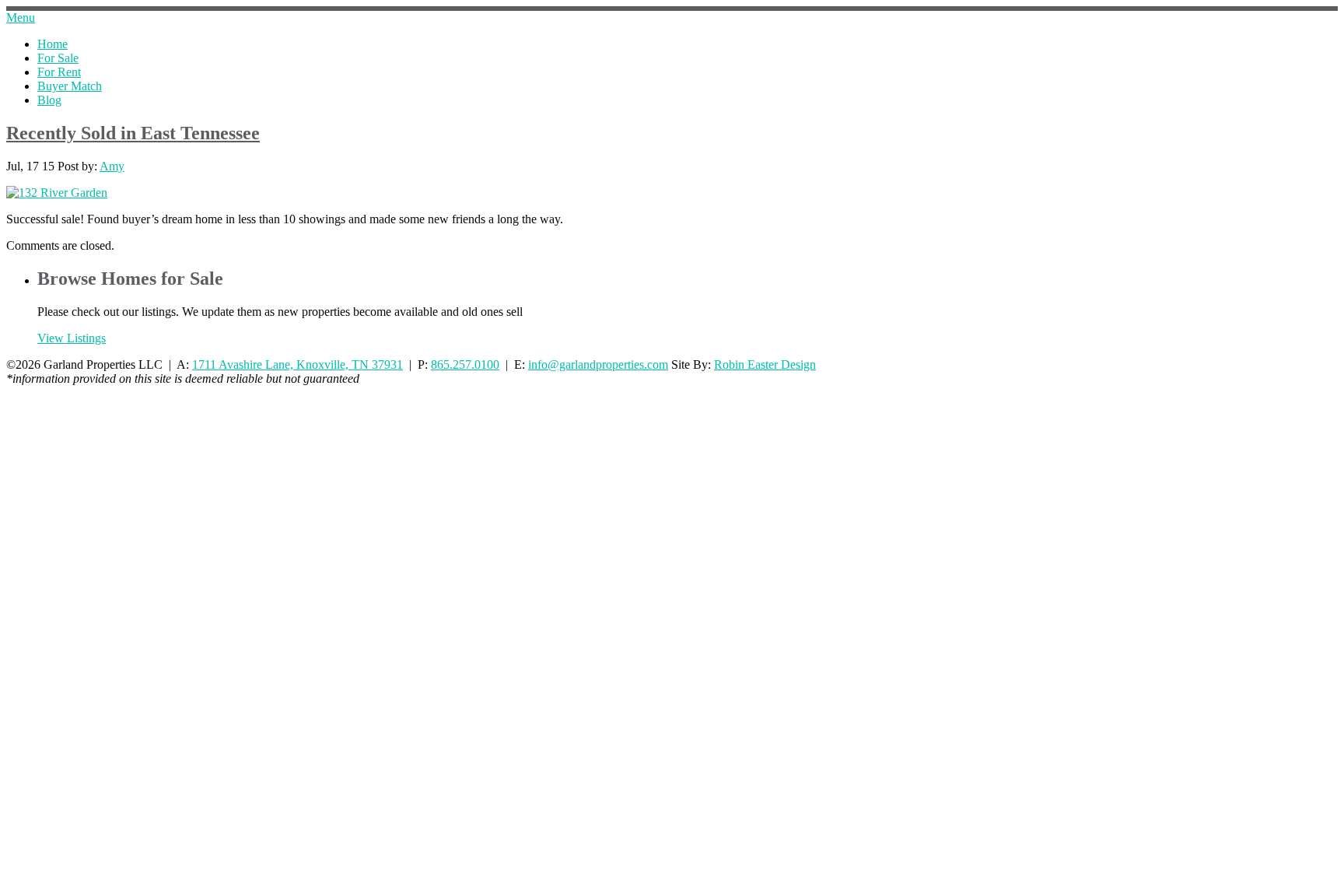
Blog (49, 100)
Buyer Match (69, 86)
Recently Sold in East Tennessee (133, 133)
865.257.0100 (465, 364)
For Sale (58, 58)
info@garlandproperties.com (598, 364)
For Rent (59, 72)
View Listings (71, 338)
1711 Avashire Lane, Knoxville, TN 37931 (297, 364)
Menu (20, 17)
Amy (112, 166)
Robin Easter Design (765, 364)
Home (52, 44)
